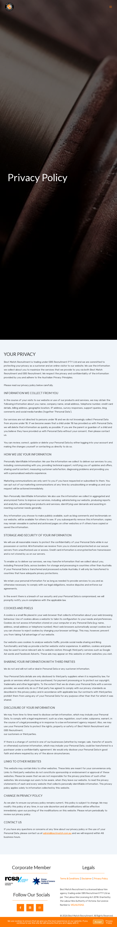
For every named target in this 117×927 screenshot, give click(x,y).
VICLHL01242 (77, 905)
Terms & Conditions (69, 878)
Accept (98, 922)
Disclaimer (87, 878)
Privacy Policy (101, 878)
